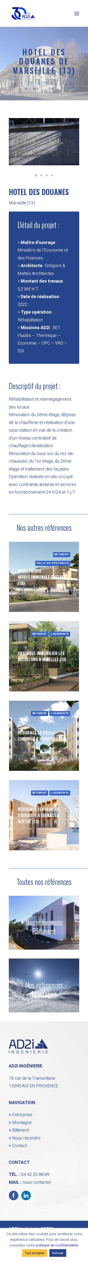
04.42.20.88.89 (35, 1174)
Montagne (22, 1122)
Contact (19, 1145)
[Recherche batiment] (44, 923)
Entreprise (22, 1114)
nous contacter (36, 1182)
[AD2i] (23, 13)
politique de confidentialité (57, 1245)
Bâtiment (20, 1130)
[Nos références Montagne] (44, 981)
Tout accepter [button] (34, 1253)
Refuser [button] (57, 1253)
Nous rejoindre (26, 1138)
